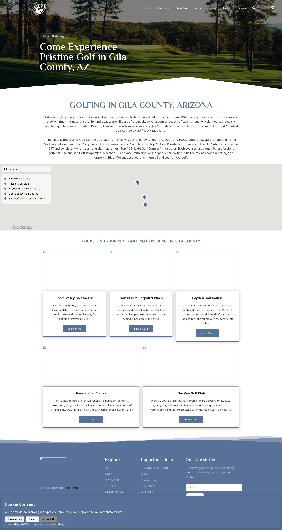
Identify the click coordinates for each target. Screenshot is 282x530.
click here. (73, 487)
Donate (242, 8)
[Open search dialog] (254, 8)
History (212, 8)
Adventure (163, 8)
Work (198, 8)
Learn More (74, 328)
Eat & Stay (182, 8)
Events (227, 8)
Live (147, 8)
